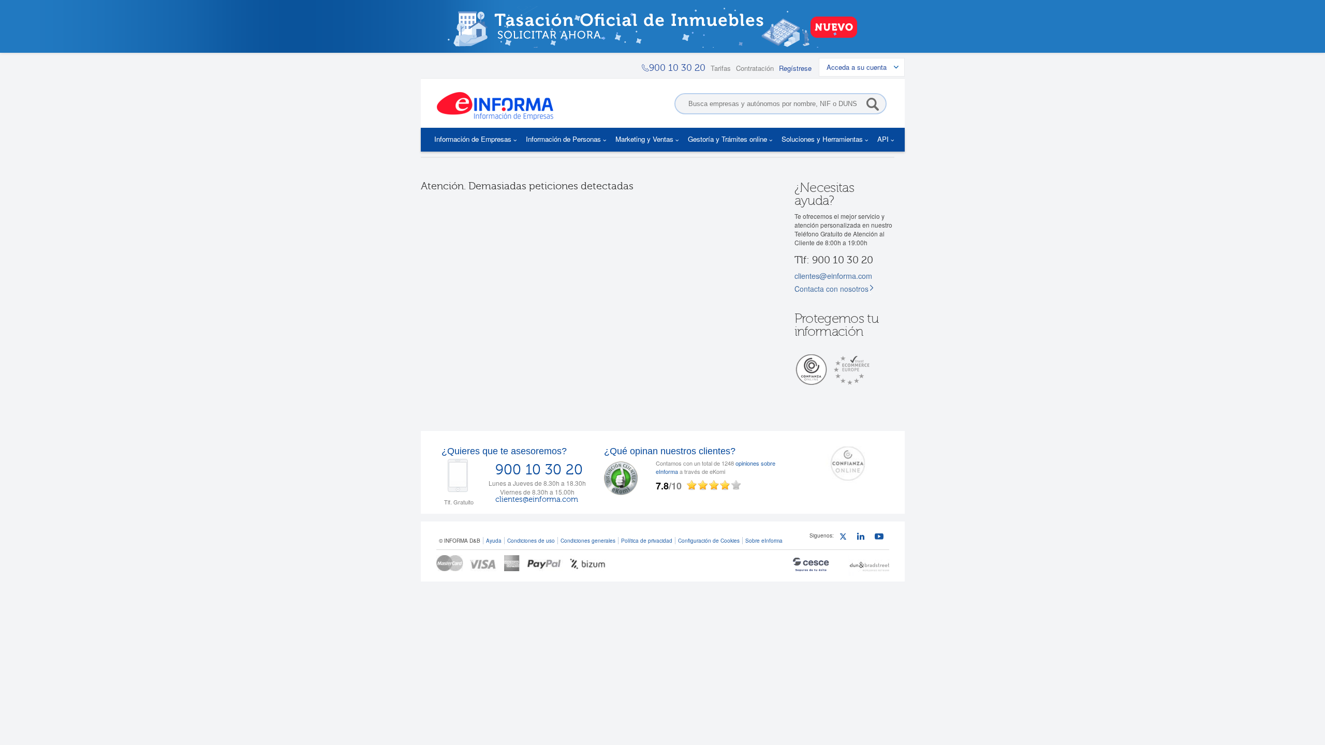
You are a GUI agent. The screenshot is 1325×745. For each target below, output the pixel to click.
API (883, 139)
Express (512, 563)
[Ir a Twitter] (845, 538)
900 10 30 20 (539, 469)
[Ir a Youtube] (881, 538)
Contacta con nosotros (831, 289)
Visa (483, 563)
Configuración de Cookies (709, 540)
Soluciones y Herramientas (822, 139)
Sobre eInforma (764, 540)
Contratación (755, 68)
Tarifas (721, 68)
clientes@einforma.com (833, 275)
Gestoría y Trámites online (727, 139)
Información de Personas (563, 139)
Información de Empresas (472, 139)
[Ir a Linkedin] (863, 538)
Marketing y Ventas (644, 139)
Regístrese (795, 68)
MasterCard (449, 563)
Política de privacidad (646, 540)
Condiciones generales (588, 540)
